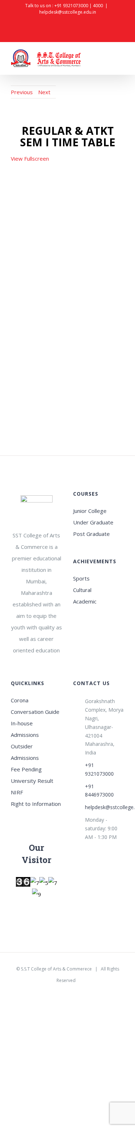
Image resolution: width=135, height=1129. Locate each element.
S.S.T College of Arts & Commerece (56, 969)
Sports (81, 578)
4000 (98, 6)
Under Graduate (93, 522)
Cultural (82, 589)
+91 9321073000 (71, 6)
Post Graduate (91, 533)
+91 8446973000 (99, 790)
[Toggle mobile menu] (121, 59)
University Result (32, 780)
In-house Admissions (25, 729)
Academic (84, 601)
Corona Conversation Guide (35, 706)
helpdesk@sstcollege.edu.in (67, 12)
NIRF (17, 792)
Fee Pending (26, 769)
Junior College (90, 510)
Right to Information (36, 803)
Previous (22, 92)
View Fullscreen (30, 158)
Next (44, 92)
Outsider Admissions (25, 752)
